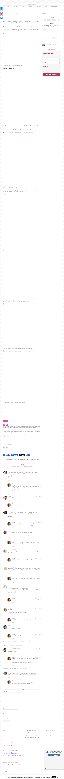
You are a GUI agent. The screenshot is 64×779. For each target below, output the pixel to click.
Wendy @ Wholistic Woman (13, 648)
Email (4, 708)
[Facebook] (1, 7)
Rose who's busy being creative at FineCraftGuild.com (17, 567)
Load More (5, 420)
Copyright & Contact (32, 8)
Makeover (11, 760)
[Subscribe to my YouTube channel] (58, 20)
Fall (17, 753)
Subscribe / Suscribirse (51, 74)
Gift (4, 758)
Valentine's (11, 769)
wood (27, 460)
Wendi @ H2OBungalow (12, 549)
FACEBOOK (6, 434)
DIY (7, 424)
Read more (44, 29)
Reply (9, 480)
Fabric (14, 753)
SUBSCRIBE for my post (9, 428)
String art (8, 767)
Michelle (9, 672)
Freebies (9, 755)
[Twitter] (1, 10)
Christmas (18, 748)
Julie (9, 585)
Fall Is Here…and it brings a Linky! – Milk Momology (16, 668)
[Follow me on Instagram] (55, 20)
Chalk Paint (11, 748)
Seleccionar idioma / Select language (49, 65)
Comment (5, 691)
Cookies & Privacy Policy (51, 44)
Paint (8, 762)
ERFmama (10, 511)
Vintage (15, 769)
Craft (27, 459)
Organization (54, 6)
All (4, 424)
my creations (15, 6)
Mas (57, 777)
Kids (23, 6)
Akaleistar (10, 496)
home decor (9, 758)
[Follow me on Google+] (50, 20)
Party (13, 762)
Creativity (30, 459)
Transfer (12, 767)
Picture (15, 762)
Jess (8, 608)
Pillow (17, 762)
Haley (9, 471)
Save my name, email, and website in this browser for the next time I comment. (19, 718)
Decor (18, 750)
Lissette (9, 531)
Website (4, 713)
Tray (15, 767)
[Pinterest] (1, 12)
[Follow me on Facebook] (45, 20)
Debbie (9, 625)
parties (11, 436)
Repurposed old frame (28, 466)
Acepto (54, 777)
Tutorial (17, 767)
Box (17, 745)
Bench (16, 745)
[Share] (1, 17)
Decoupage (6, 753)
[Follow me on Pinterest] (53, 20)
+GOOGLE (27, 434)
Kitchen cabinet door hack (15, 466)
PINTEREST (12, 434)
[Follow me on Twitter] (48, 20)
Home (7, 6)
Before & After (22, 459)
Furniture (36, 459)
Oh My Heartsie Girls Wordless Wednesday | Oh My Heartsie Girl (18, 641)
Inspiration (38, 6)
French (13, 755)
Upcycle (4, 769)
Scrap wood (23, 460)
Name (4, 704)
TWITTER (22, 434)
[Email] (1, 15)
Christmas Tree (5, 750)
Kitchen (17, 758)
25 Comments (24, 16)
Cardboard (5, 748)
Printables (5, 765)
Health (45, 6)
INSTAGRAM (17, 434)
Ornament (5, 762)
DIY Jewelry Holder (22, 14)
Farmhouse (5, 755)
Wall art (19, 769)
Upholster (7, 769)
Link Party (6, 760)
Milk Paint (16, 760)
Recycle (19, 460)
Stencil (4, 767)
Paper (11, 762)
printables (30, 6)
